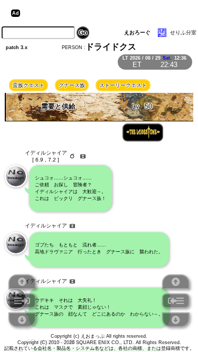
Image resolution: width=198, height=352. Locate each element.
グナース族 (72, 85)
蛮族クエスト (28, 85)
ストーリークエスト (123, 85)
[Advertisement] (104, 13)
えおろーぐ (137, 32)
